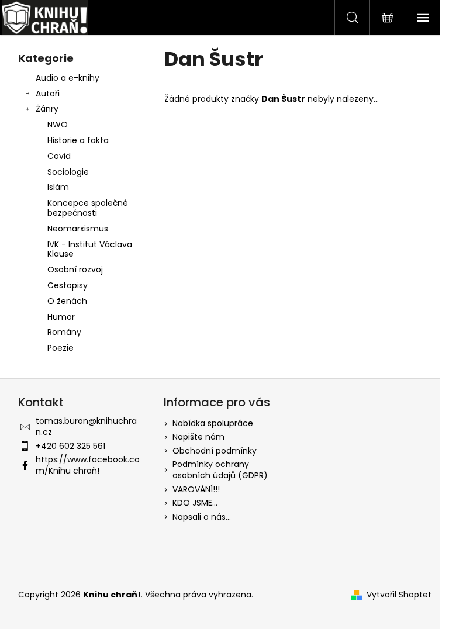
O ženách (67, 301)
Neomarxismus (77, 228)
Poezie (60, 348)
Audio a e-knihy (67, 78)
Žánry (47, 109)
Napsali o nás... (201, 517)
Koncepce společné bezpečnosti (87, 208)
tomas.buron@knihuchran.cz (86, 426)
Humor (61, 317)
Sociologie (68, 172)
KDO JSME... (194, 503)
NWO (57, 124)
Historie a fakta (78, 140)
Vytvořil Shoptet (399, 594)
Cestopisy (67, 285)
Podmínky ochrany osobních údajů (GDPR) (220, 469)
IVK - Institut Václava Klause (89, 249)
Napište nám (198, 437)
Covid (59, 156)
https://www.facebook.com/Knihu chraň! (88, 465)
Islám (58, 187)
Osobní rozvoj (75, 269)
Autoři (48, 93)
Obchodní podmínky (214, 451)
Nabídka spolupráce (212, 423)
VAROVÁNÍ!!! (196, 489)
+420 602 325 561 (70, 446)
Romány (64, 332)
